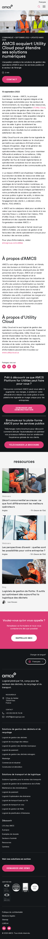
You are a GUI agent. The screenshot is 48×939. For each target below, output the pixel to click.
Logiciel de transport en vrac (13, 805)
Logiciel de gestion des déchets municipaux (19, 746)
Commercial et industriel (11, 763)
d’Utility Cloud (39, 107)
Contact (12, 79)
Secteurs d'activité (9, 838)
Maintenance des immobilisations (14, 788)
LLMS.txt (5, 923)
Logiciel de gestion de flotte (13, 809)
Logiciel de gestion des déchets (14, 737)
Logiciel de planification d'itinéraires (16, 813)
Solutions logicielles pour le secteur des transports (21, 779)
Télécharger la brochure (24, 445)
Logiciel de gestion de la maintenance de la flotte (21, 784)
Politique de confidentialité (12, 912)
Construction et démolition (12, 767)
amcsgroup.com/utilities (12, 243)
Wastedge (6, 758)
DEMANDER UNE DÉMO (18, 868)
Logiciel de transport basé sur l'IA (15, 800)
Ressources (6, 842)
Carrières (5, 847)
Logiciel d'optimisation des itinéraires (16, 796)
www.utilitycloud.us (10, 352)
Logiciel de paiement (10, 750)
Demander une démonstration (24, 409)
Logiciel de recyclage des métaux (15, 742)
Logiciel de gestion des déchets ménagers (18, 754)
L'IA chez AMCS (8, 826)
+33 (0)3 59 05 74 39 (14, 713)
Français (42, 2)
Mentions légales (8, 916)
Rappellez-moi (24, 638)
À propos (5, 830)
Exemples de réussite (10, 834)
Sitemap (5, 920)
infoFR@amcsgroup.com (15, 717)
